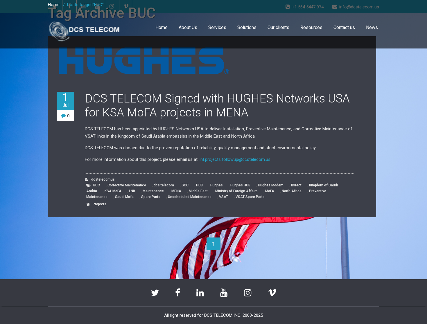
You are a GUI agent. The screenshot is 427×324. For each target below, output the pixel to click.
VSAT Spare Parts (250, 197)
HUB (199, 185)
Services (217, 27)
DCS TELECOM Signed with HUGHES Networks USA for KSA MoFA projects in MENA (217, 105)
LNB (132, 191)
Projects (99, 204)
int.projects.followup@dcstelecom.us (235, 159)
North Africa (292, 191)
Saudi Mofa (124, 197)
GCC (185, 185)
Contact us (344, 27)
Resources (311, 27)
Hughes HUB (240, 185)
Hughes (216, 185)
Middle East (198, 191)
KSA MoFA (113, 191)
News (372, 27)
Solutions (246, 27)
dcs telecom (164, 185)
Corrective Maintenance (126, 185)
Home (161, 27)
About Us (188, 27)
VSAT (223, 197)
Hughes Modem (271, 185)
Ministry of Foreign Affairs (236, 191)
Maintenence (153, 191)
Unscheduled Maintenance (189, 197)
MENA (176, 191)
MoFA (269, 191)
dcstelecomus (102, 179)
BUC (96, 185)
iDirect (296, 185)
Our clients (278, 27)
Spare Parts (150, 197)
